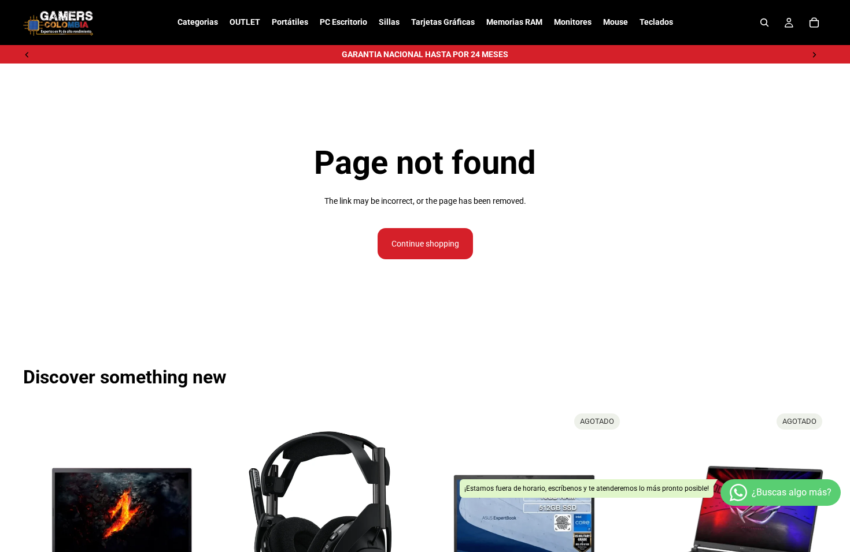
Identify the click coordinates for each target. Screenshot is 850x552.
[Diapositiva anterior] (27, 54)
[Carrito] (814, 22)
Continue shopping (425, 243)
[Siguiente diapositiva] (814, 54)
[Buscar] (764, 22)
